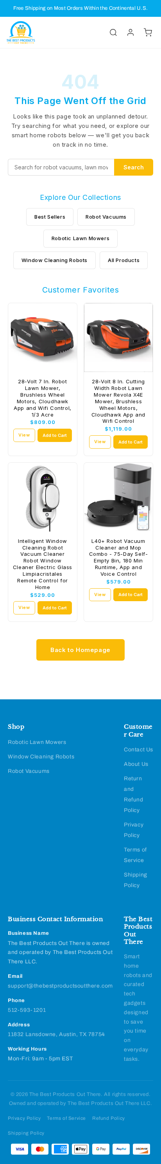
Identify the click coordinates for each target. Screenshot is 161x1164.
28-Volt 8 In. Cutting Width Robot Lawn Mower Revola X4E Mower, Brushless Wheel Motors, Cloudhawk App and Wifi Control (118, 401)
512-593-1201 (27, 1010)
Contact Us (138, 750)
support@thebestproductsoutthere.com (60, 986)
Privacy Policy (24, 1118)
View (24, 435)
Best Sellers (49, 217)
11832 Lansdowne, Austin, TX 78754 (56, 1034)
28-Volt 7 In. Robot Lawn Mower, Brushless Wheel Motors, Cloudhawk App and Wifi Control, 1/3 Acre (43, 397)
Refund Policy (108, 1118)
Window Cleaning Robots (54, 260)
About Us (136, 764)
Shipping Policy (26, 1133)
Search (133, 167)
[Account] (130, 32)
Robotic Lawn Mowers (80, 238)
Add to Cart (55, 435)
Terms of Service (66, 1118)
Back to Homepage (80, 650)
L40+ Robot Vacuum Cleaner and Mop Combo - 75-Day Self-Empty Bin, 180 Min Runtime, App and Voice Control (118, 557)
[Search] (113, 32)
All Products (124, 260)
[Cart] (148, 32)
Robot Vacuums (106, 217)
